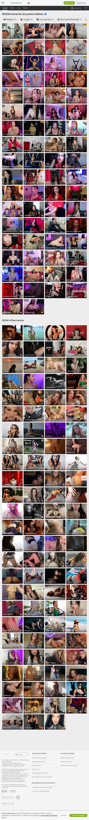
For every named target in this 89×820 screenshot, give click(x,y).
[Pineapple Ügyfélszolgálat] (18, 798)
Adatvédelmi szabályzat (39, 758)
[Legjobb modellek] (29, 3)
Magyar (20, 754)
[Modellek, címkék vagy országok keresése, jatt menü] (86, 8)
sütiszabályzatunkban (49, 815)
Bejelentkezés (81, 3)
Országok (27, 19)
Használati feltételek (38, 762)
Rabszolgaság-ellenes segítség (42, 777)
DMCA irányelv (36, 765)
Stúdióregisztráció (66, 762)
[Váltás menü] (3, 3)
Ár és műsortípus (45, 19)
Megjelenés (10, 19)
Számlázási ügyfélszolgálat (40, 791)
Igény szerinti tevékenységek (69, 19)
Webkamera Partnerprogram (69, 765)
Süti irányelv (36, 769)
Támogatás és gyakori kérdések (42, 787)
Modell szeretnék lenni (67, 758)
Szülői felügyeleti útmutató (40, 773)
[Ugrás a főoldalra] (16, 3)
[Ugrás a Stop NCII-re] (8, 803)
